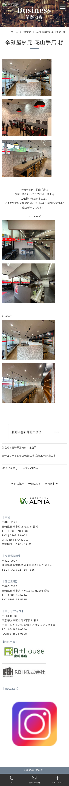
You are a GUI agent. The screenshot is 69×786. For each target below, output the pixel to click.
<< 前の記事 (17, 483)
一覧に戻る (34, 483)
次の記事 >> (51, 483)
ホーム (15, 31)
